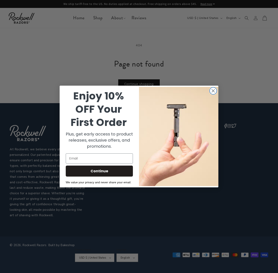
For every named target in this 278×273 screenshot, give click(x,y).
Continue (99, 171)
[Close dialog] (213, 90)
